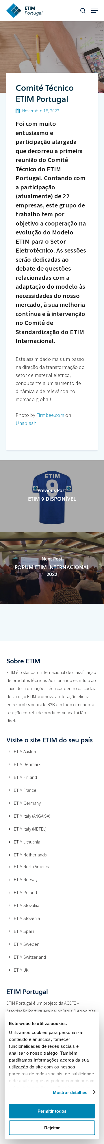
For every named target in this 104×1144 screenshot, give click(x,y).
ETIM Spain (24, 931)
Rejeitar (52, 1127)
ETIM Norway (26, 879)
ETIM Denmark (27, 764)
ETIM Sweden (26, 944)
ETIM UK (21, 970)
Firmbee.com (50, 415)
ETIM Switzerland (30, 957)
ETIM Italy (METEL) (30, 829)
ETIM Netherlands (30, 855)
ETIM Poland (25, 892)
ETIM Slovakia (26, 905)
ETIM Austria (25, 751)
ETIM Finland (25, 777)
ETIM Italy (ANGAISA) (32, 816)
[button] (94, 11)
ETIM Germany (27, 803)
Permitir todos (52, 1111)
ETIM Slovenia (27, 918)
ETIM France (25, 790)
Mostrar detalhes (70, 1092)
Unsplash (26, 423)
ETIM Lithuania (27, 842)
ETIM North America (32, 866)
